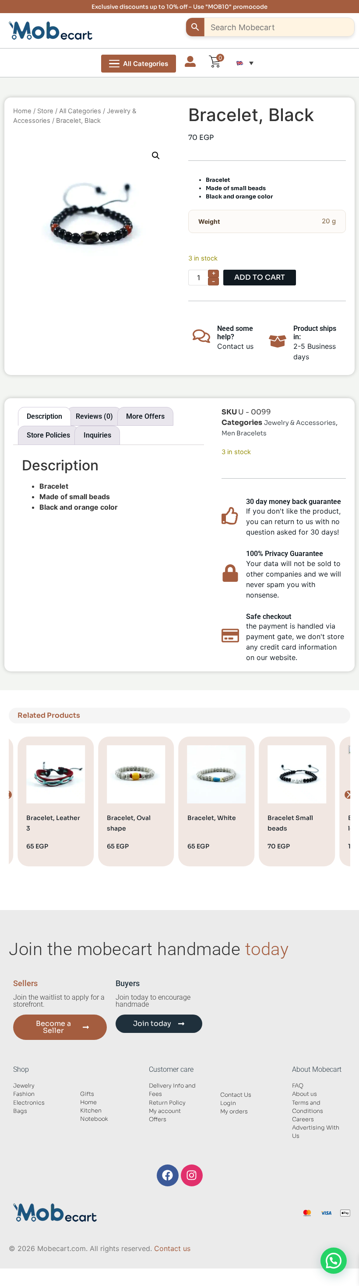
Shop (21, 1069)
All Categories (80, 111)
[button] (244, 62)
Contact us (172, 1248)
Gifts (87, 1094)
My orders (234, 1111)
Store (45, 111)
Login (228, 1103)
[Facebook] (168, 1175)
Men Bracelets (244, 433)
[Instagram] (192, 1175)
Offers (157, 1119)
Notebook (94, 1119)
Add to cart (259, 277)
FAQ (297, 1085)
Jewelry (24, 1085)
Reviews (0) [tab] (94, 416)
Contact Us (235, 1094)
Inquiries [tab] (97, 435)
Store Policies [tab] (48, 435)
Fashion (24, 1094)
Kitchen (91, 1110)
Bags (20, 1111)
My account (165, 1111)
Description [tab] (44, 416)
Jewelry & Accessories (300, 423)
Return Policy (167, 1102)
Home (22, 111)
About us (304, 1094)
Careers (303, 1119)
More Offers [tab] (145, 416)
